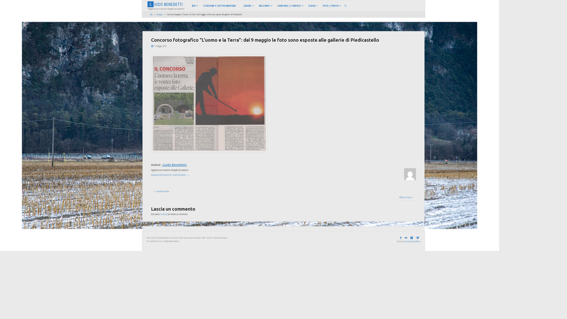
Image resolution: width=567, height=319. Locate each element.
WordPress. (416, 241)
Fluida (408, 241)
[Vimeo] (418, 238)
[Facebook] (401, 238)
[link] (346, 5)
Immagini (159, 14)
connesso (163, 214)
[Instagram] (411, 238)
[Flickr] (406, 238)
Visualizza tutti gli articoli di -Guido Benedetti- (170, 174)
